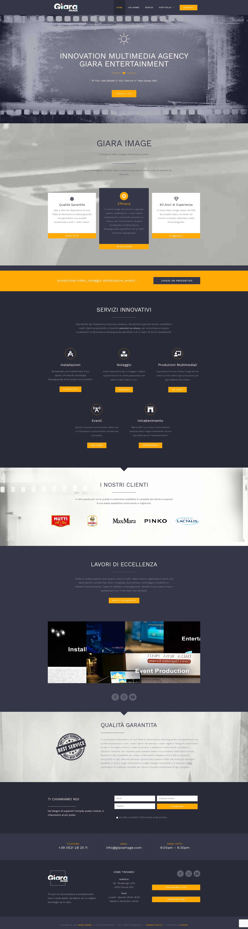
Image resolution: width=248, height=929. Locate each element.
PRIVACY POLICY (154, 925)
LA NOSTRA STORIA (147, 90)
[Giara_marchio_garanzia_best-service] (71, 734)
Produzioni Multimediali (162, 649)
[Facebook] (180, 873)
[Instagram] (188, 873)
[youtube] (133, 697)
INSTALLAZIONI (85, 680)
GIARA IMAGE (84, 925)
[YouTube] (197, 873)
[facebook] (115, 697)
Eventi (162, 681)
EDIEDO (184, 925)
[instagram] (124, 697)
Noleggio (124, 649)
